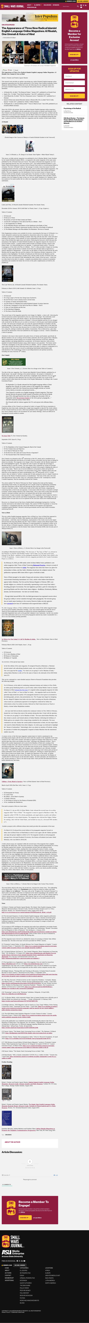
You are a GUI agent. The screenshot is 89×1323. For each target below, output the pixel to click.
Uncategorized (8, 25)
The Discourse (25, 1285)
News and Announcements (29, 1300)
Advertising (9, 1280)
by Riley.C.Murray (67, 111)
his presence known (23, 398)
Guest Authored (26, 1283)
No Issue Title (6, 436)
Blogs (22, 1303)
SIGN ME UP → (25, 1218)
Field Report (24, 1293)
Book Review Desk (26, 1295)
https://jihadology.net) (9, 964)
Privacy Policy (6, 1312)
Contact (8, 1275)
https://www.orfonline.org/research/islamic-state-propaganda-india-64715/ (28, 1038)
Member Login (71, 1)
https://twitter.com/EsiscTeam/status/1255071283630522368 (20, 1027)
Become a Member (83, 1)
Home (7, 1268)
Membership (9, 1278)
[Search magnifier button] (77, 6)
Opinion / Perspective (27, 1278)
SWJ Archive (47, 5)
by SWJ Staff (66, 126)
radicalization (8, 1134)
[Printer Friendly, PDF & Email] (10, 70)
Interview (23, 1280)
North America (50, 1283)
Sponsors (56, 5)
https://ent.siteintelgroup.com (33, 964)
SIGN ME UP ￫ (74, 54)
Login (56, 1175)
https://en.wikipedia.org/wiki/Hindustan (14, 994)
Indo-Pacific (49, 1278)
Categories (24, 1268)
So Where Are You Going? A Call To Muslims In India (18, 639)
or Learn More (37, 1218)
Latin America (50, 1280)
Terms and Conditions (17, 1312)
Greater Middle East (52, 1275)
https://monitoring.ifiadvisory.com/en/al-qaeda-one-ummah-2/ (20, 958)
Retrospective (25, 1273)
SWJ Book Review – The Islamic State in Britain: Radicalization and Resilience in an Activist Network (74, 120)
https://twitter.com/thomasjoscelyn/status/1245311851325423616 (21, 983)
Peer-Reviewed (25, 1290)
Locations (49, 1268)
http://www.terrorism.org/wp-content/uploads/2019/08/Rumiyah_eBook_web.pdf (26, 912)
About (29, 5)
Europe (48, 1273)
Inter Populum (31, 7)
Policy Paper (24, 1288)
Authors (8, 1273)
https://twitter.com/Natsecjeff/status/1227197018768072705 (20, 1001)
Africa (47, 1270)
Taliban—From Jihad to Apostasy (12, 781)
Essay (22, 1275)
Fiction (22, 1298)
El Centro (37, 5)
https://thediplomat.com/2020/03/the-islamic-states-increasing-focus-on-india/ (28, 1033)
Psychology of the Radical (72, 108)
